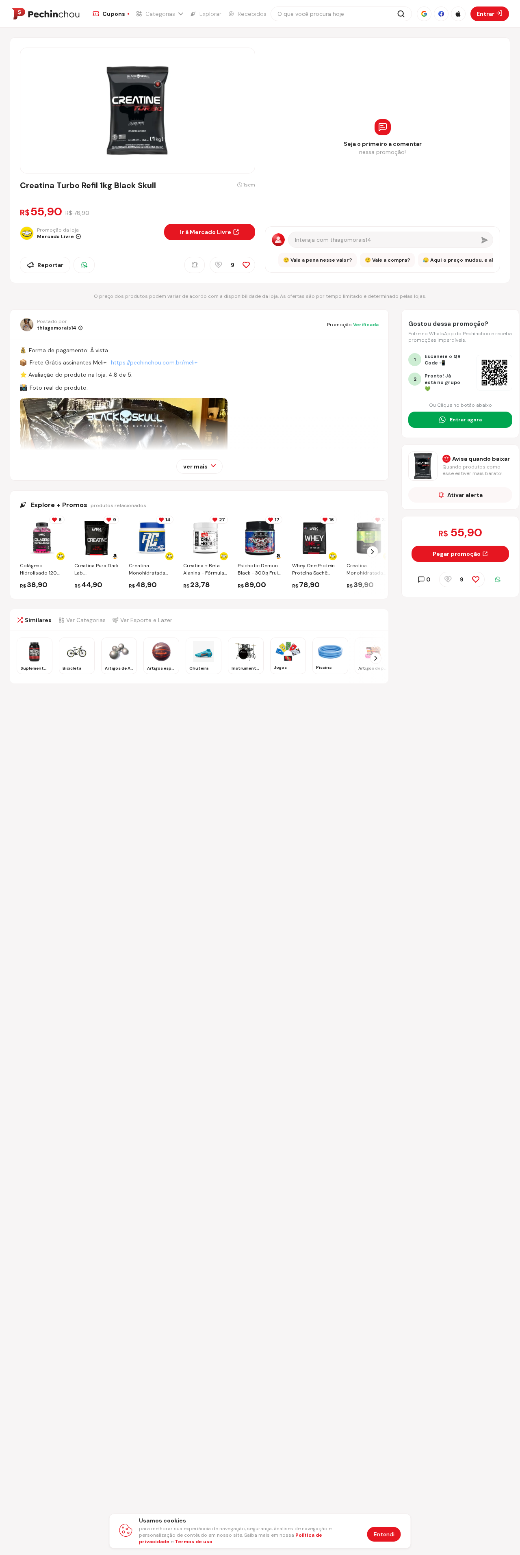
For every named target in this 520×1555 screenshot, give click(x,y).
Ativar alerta (465, 495)
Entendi (384, 1534)
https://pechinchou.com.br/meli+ (154, 362)
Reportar (50, 265)
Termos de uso (193, 1541)
